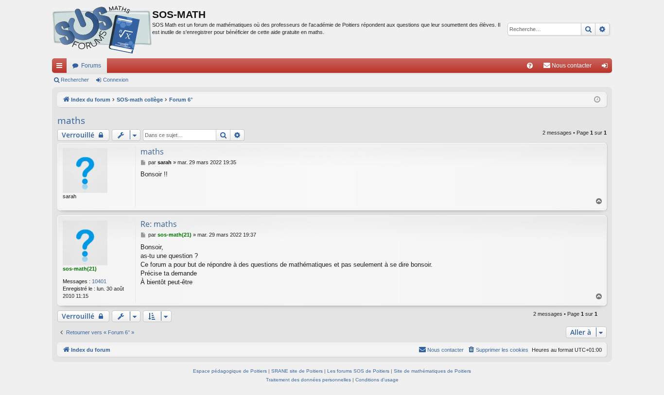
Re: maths (158, 224)
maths (71, 120)
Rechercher (75, 80)
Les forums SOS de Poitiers (358, 371)
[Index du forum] (102, 29)
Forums (91, 65)
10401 (99, 281)
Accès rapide (61, 67)
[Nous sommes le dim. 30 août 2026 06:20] (597, 99)
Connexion (115, 80)
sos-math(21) (80, 269)
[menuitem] (530, 65)
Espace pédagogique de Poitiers (230, 371)
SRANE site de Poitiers (297, 371)
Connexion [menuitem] (606, 67)
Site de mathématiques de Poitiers (432, 371)
